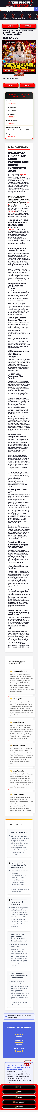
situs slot (23, 174)
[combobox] (17, 9)
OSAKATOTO (12, 229)
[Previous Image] (3, 57)
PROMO (20, 1087)
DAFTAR (28, 26)
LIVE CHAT (20, 1106)
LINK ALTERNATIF (20, 1101)
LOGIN (10, 26)
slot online (11, 211)
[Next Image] (34, 57)
